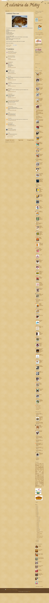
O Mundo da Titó (38, 405)
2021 (36, 507)
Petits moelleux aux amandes (39, 423)
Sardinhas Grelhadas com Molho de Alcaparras (41, 79)
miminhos (36, 480)
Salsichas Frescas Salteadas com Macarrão (39, 84)
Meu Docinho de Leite (39, 309)
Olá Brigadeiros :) (41, 367)
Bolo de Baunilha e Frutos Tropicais (41, 305)
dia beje (38, 474)
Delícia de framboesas (39, 570)
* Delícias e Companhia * (39, 343)
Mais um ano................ (40, 581)
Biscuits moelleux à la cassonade (40, 426)
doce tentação (38, 87)
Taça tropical (38, 530)
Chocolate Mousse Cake (40, 201)
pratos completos (39, 483)
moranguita (9, 94)
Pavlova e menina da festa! (40, 378)
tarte (36, 486)
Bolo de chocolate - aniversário (40, 566)
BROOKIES (40, 431)
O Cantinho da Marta (38, 72)
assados (41, 468)
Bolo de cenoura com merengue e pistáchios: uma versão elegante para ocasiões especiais (39, 113)
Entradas (37, 465)
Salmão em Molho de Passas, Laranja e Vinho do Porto (41, 351)
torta (39, 486)
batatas (38, 469)
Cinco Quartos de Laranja (39, 98)
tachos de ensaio (38, 382)
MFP (43, 465)
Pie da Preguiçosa (40, 338)
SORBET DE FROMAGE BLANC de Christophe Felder (39, 437)
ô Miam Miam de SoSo (39, 436)
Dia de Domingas (38, 131)
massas (41, 479)
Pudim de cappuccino (39, 546)
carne (9, 46)
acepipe (36, 467)
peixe (40, 482)
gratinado (38, 478)
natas (43, 481)
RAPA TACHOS (38, 153)
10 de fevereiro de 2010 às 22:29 (12, 110)
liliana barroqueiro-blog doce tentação (12, 100)
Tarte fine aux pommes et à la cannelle (39, 414)
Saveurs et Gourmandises (39, 416)
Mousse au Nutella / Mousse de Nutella (39, 445)
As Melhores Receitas (38, 271)
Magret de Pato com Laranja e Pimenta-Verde (41, 244)
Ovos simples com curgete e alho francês (41, 196)
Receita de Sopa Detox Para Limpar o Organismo (41, 272)
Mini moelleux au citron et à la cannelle (39, 441)
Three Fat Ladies (38, 299)
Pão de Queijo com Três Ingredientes (41, 163)
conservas (39, 472)
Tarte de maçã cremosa (40, 550)
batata (36, 469)
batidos (40, 469)
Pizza (38, 466)
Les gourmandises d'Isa (39, 430)
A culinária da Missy (22, 5)
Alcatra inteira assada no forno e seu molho (40, 574)
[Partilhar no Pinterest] (16, 45)
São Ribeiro (9, 128)
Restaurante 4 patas (38, 354)
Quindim (40, 168)
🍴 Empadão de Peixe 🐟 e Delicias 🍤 (41, 149)
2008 (37, 541)
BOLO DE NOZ (41, 120)
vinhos (41, 486)
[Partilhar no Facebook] (15, 45)
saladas (36, 484)
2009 (37, 540)
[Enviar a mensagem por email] (13, 45)
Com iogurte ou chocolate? (41, 289)
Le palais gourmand (38, 425)
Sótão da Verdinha (38, 248)
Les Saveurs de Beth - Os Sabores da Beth (39, 443)
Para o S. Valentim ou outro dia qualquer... (40, 344)
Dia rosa (38, 464)
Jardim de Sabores (38, 167)
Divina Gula (37, 337)
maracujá (36, 479)
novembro (38, 518)
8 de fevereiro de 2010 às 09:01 (12, 67)
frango (41, 477)
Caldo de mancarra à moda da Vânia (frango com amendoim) (39, 301)
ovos (35, 482)
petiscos (42, 482)
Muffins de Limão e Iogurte (41, 132)
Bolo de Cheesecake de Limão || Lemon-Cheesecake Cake (41, 190)
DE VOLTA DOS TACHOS (39, 320)
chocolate (40, 471)
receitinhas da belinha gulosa (39, 104)
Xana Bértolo (9, 106)
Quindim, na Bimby (40, 137)
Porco (40, 466)
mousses (39, 481)
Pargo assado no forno (39, 537)
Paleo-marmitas (41, 355)
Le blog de (37, 458)
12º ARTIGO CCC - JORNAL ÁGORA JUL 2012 (41, 361)
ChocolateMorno (38, 265)
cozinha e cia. (37, 162)
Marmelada (39, 561)
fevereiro (38, 529)
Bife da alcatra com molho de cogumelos (41, 558)
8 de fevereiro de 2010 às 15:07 (12, 73)
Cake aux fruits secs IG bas (39, 450)
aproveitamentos (37, 468)
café (43, 470)
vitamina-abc (37, 254)
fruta (43, 477)
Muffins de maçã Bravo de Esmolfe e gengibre (39, 223)
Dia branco (40, 464)
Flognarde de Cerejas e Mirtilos (40, 94)
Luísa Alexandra (38, 83)
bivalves (36, 470)
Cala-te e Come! (38, 331)
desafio (36, 474)
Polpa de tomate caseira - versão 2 (40, 554)
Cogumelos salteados (39, 533)
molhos (42, 480)
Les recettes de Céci (38, 447)
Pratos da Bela (38, 92)
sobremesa (37, 485)
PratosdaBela (9, 62)
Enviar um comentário (10, 136)
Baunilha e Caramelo (38, 303)
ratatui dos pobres (38, 293)
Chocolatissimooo (38, 377)
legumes (36, 478)
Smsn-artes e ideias (10, 55)
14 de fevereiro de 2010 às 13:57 (12, 130)
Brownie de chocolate (40, 105)
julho (37, 523)
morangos (36, 481)
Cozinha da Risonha (38, 142)
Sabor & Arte (37, 388)
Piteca (8, 76)
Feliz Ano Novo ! (41, 315)
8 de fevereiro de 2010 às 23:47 (12, 97)
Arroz (36, 463)
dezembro (38, 517)
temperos (38, 486)
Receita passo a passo (39, 399)
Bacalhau (38, 463)
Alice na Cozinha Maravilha (39, 348)
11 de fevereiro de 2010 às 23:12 (12, 120)
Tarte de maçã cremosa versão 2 (40, 532)
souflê (43, 485)
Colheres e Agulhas (38, 276)
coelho (43, 471)
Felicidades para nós (41, 372)
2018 (36, 508)
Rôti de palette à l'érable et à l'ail (41, 454)
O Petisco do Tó (41, 309)
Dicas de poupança (40, 384)
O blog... (9, 118)
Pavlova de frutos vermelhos (40, 267)
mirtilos (39, 480)
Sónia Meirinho (38, 205)
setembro (38, 520)
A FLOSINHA (37, 184)
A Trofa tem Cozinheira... (39, 365)
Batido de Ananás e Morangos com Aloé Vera (41, 207)
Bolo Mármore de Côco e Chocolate (41, 261)
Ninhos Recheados (40, 238)
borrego (41, 470)
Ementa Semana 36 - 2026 (41, 74)
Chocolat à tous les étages (39, 422)
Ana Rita (9, 82)
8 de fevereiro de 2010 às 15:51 (12, 86)
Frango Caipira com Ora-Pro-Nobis (41, 401)
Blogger (29, 591)
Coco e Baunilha (38, 116)
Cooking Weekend (38, 408)
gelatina (36, 478)
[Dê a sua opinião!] (14, 45)
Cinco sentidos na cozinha (39, 173)
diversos (36, 475)
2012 (36, 513)
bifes (43, 469)
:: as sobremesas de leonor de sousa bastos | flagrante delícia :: (39, 111)
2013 (36, 512)
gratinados (40, 478)
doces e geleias (37, 476)
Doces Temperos (38, 216)
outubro (38, 519)
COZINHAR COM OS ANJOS (39, 119)
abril (37, 527)
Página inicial (20, 140)
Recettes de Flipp (38, 452)
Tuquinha (9, 88)
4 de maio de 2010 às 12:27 (11, 135)
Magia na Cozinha (38, 259)
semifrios (42, 484)
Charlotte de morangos (40, 278)
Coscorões (40, 394)
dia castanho (40, 474)
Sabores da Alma (38, 188)
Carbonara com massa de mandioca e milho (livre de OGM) (41, 233)
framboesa (38, 477)
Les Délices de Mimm (38, 413)
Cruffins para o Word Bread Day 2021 (41, 155)
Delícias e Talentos (38, 360)
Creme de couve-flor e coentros (38, 185)
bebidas (41, 469)
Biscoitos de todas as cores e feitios (41, 227)
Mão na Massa (38, 394)
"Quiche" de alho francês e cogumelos (41, 175)
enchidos (40, 476)
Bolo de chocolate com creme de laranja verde (41, 218)
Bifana (39, 577)
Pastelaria (36, 466)
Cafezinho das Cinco (38, 371)
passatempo (37, 482)
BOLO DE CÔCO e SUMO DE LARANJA (41, 390)
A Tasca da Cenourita (38, 282)
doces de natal (42, 475)
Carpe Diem (37, 409)
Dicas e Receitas (38, 406)
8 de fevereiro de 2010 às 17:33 (12, 91)
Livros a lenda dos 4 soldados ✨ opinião (41, 88)
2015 (36, 509)
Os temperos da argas (39, 231)
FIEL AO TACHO (38, 125)
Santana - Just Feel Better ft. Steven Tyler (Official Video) (41, 180)
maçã (43, 479)
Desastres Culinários (38, 237)
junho (37, 524)
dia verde (43, 474)
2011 (36, 514)
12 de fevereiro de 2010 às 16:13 (12, 125)
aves (43, 468)
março (38, 528)
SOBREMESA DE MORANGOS (41, 126)
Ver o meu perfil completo (40, 20)
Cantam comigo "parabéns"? (41, 295)
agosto (38, 522)
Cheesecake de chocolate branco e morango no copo (39, 117)
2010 (36, 516)
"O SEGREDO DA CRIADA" (40, 143)
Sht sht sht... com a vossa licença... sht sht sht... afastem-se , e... (41, 284)
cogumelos (36, 472)
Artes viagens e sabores (39, 136)
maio (37, 525)
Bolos (40, 463)
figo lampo (37, 222)
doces (38, 475)
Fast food (41, 465)
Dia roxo (43, 464)
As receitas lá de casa (39, 194)
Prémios (43, 466)
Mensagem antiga (30, 140)
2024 (37, 506)
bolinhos (38, 470)
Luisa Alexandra (10, 51)
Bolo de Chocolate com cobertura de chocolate (41, 333)
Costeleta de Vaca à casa (40, 536)
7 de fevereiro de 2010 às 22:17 (12, 59)
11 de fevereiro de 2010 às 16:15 (12, 115)
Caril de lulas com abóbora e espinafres (41, 100)
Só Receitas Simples (38, 211)
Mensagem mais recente (9, 140)
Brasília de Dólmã (38, 326)
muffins (41, 481)
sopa (41, 485)
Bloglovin (40, 321)
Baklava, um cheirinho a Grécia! (40, 250)
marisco (39, 479)
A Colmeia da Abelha (38, 159)
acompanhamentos (41, 467)
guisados (43, 478)
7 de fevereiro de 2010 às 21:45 (12, 53)
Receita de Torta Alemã (41, 327)
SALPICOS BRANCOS (38, 288)
